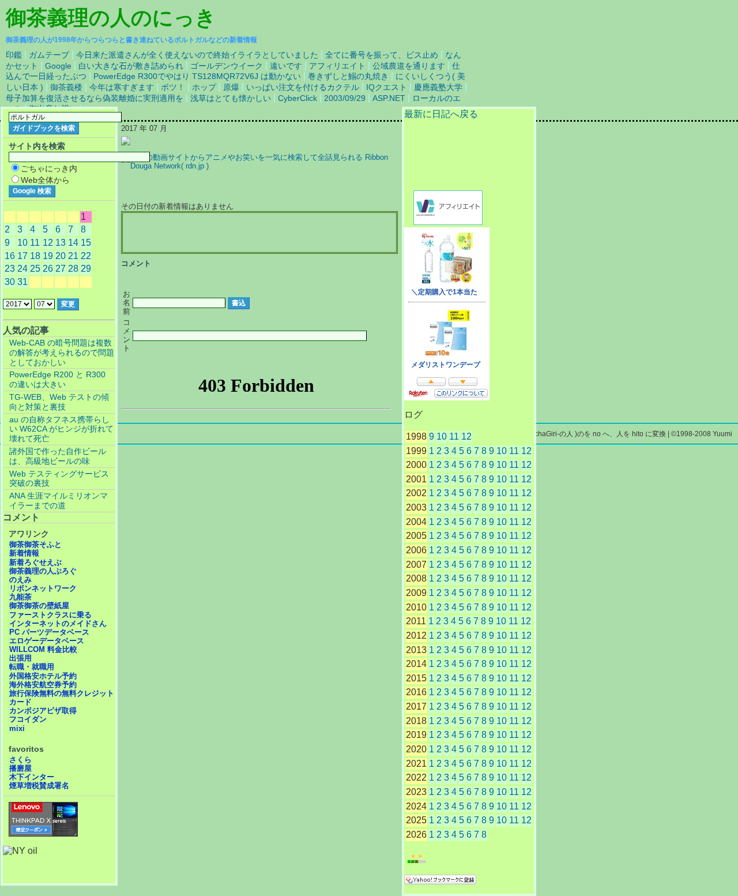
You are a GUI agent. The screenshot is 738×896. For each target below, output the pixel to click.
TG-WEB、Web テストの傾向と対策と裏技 (59, 401)
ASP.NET (388, 98)
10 (441, 436)
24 (22, 268)
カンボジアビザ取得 (43, 710)
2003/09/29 (345, 98)
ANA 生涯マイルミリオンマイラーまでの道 (58, 500)
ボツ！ (173, 87)
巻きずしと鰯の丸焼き (348, 76)
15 (86, 243)
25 (35, 268)
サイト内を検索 (37, 146)
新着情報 (24, 553)
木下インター (31, 777)
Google (58, 65)
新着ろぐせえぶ (35, 562)
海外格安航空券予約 (43, 684)
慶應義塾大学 (438, 87)
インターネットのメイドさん (58, 623)
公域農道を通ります (408, 65)
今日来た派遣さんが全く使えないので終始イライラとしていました (197, 54)
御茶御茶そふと (35, 544)
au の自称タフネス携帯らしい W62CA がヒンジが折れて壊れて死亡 (61, 429)
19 (48, 256)
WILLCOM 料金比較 (43, 649)
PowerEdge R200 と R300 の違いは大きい (57, 379)
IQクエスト (386, 87)
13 (60, 243)
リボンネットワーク (43, 588)
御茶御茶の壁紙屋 (39, 605)
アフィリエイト (337, 65)
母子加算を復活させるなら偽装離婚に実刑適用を (94, 98)
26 (48, 268)
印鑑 (14, 54)
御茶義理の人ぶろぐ (43, 571)
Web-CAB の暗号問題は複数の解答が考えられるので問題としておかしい (61, 352)
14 (73, 243)
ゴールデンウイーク (226, 65)
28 (73, 268)
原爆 (231, 87)
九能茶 (20, 597)
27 (60, 268)
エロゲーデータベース (46, 640)
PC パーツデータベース (49, 632)
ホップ (204, 87)
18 (35, 256)
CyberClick (297, 98)
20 (60, 256)
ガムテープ (49, 54)
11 (454, 436)
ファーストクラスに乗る (50, 614)
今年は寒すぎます (121, 87)
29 (86, 268)
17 (22, 256)
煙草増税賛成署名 (39, 785)
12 (466, 436)
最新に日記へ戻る (441, 114)
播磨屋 (20, 768)
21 (73, 256)
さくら (20, 759)
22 (86, 256)
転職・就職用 (31, 666)
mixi (17, 728)
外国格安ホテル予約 (43, 676)
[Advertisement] (259, 233)
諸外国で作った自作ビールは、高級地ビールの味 (57, 456)
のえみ (20, 579)
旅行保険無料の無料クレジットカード (61, 697)
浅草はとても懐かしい (230, 98)
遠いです (286, 65)
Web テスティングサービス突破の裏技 (59, 478)
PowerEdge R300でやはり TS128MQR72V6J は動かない (197, 76)
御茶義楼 (66, 87)
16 (10, 256)
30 (10, 282)
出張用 (20, 658)
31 (22, 282)
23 (10, 268)
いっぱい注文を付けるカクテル (302, 87)
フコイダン (28, 719)
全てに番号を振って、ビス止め (381, 54)
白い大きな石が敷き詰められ (130, 65)
